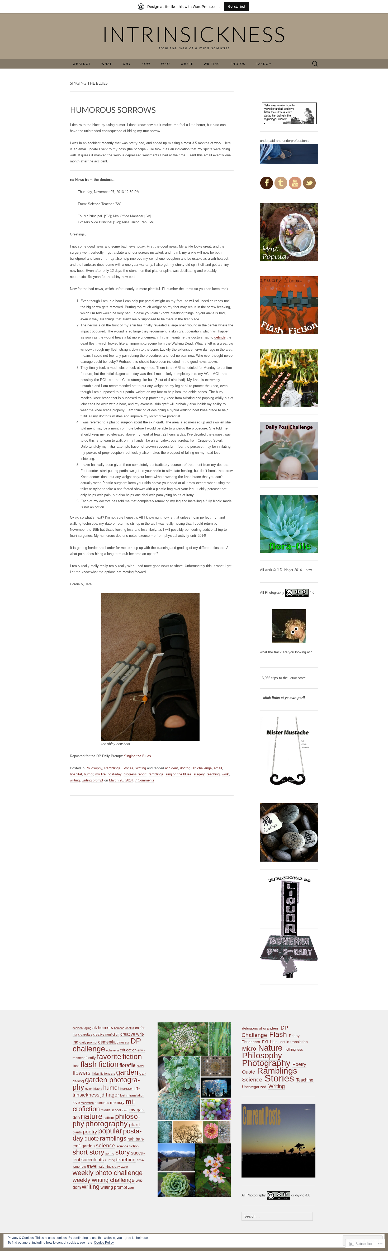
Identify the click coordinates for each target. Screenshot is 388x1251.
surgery (199, 774)
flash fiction (100, 1064)
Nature (270, 1047)
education (128, 1050)
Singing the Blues (137, 756)
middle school (111, 1110)
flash (76, 1066)
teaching (213, 774)
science (105, 1145)
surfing (110, 1160)
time (140, 1160)
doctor (184, 768)
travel (92, 1166)
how (145, 63)
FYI (265, 1042)
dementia (107, 1042)
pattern (108, 1118)
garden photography (106, 1083)
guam (88, 1088)
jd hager (110, 1095)
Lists (273, 1042)
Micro (249, 1048)
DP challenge (201, 768)
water (124, 1166)
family (91, 1058)
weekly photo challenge (108, 1173)
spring (109, 1153)
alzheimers (102, 1027)
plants (77, 1132)
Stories (127, 768)
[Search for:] (315, 64)
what (106, 63)
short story (88, 1152)
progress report (135, 774)
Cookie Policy (104, 1242)
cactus (129, 1028)
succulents (92, 1159)
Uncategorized (254, 1087)
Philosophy (94, 768)
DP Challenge (265, 1031)
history (97, 1088)
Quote (248, 1072)
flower (140, 1066)
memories (102, 1103)
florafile (128, 1065)
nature (91, 1116)
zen (131, 1187)
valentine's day (109, 1166)
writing (75, 780)
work (225, 774)
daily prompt (88, 1042)
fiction (132, 1056)
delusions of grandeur (260, 1028)
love (76, 1102)
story (122, 1152)
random (264, 63)
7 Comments (144, 780)
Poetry (299, 1064)
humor (88, 774)
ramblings (156, 774)
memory (117, 1102)
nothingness (294, 1049)
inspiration (126, 1088)
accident (171, 768)
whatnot (82, 63)
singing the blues (178, 774)
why (126, 63)
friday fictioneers (103, 1073)
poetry (90, 1131)
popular (110, 1131)
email (218, 768)
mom (125, 1110)
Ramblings (112, 768)
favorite (109, 1056)
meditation (87, 1102)
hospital (76, 774)
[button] (182, 1039)
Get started (236, 6)
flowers (82, 1073)
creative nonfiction (106, 1034)
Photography (266, 1063)
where (187, 63)
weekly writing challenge (104, 1180)
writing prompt (92, 780)
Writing (140, 768)
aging (87, 1028)
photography (106, 1123)
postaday (114, 774)
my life (100, 774)
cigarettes (85, 1034)
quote (91, 1138)
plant (134, 1124)
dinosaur (123, 1042)
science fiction (127, 1146)
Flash (278, 1034)
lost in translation (132, 1095)
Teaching (304, 1080)
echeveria (112, 1050)
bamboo (119, 1028)
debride (219, 337)
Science (252, 1079)
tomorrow (79, 1166)
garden (127, 1072)
